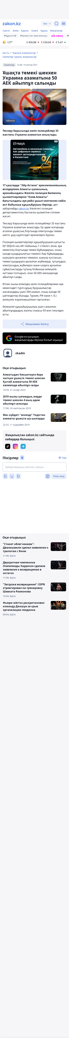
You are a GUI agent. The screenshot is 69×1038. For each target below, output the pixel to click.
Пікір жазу (59, 476)
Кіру (64, 457)
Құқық (44, 30)
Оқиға (34, 30)
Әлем (15, 30)
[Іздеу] (56, 23)
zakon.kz (23, 208)
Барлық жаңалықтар (24, 52)
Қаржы (25, 30)
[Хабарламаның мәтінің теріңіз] (34, 467)
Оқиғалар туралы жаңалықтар (20, 56)
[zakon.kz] (12, 23)
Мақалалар (56, 30)
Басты (6, 52)
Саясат (6, 30)
